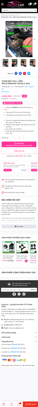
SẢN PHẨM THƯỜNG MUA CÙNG (16, 237)
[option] (19, 39)
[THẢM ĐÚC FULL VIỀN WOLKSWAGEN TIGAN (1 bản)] (19, 39)
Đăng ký (33, 289)
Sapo (33, 365)
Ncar (12, 86)
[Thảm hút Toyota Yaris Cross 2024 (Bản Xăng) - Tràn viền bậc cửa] (22, 247)
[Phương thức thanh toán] (14, 360)
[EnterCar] (15, 4)
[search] (35, 10)
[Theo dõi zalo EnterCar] (19, 294)
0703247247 (18, 325)
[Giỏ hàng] (33, 4)
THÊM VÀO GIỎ (19, 151)
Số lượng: (5, 138)
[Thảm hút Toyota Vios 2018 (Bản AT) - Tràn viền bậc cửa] (9, 247)
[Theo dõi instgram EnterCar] (24, 294)
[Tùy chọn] (26, 260)
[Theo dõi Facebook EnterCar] (14, 294)
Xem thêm (20, 226)
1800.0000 (18, 156)
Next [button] (35, 39)
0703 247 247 (15, 344)
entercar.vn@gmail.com (16, 328)
